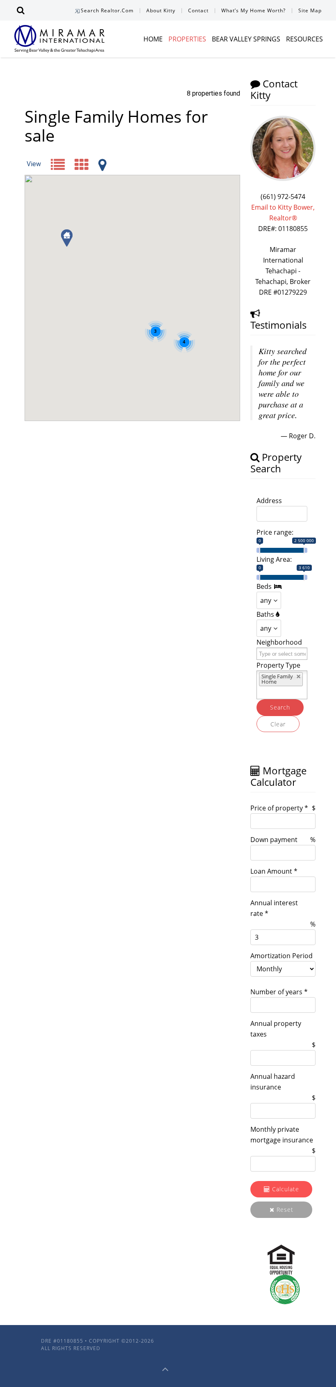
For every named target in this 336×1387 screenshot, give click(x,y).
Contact (198, 10)
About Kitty (160, 10)
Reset (284, 1209)
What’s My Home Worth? (253, 10)
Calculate (284, 1189)
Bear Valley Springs (246, 38)
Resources (304, 38)
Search (280, 707)
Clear (278, 724)
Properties (187, 38)
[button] (67, 238)
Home (153, 38)
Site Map (310, 10)
